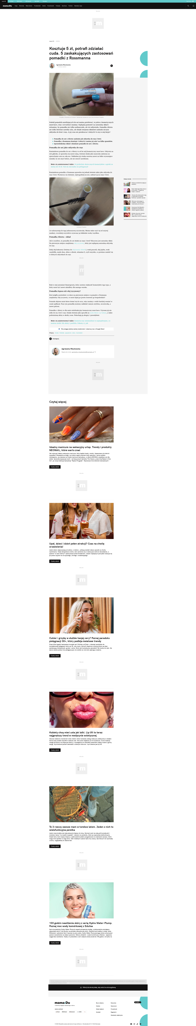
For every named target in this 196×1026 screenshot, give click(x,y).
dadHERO (37, 1)
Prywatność (114, 1009)
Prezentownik (50, 5)
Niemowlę (21, 5)
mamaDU (4, 1)
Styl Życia (64, 5)
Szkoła (44, 5)
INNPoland (19, 1)
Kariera (98, 1006)
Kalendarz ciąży (78, 5)
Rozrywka (45, 1)
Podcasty (58, 5)
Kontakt (98, 1012)
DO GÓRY (137, 1002)
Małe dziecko (29, 5)
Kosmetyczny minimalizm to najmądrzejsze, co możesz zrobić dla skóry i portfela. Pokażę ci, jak (80, 321)
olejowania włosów (79, 249)
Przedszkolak (37, 5)
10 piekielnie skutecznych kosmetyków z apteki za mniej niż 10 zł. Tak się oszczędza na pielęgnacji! (82, 165)
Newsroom (114, 1006)
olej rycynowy (79, 243)
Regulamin (113, 1012)
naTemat (11, 1)
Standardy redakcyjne (117, 1015)
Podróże (71, 5)
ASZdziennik (28, 1)
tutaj (68, 983)
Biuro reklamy (100, 1003)
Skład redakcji (100, 1009)
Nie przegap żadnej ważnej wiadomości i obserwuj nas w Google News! (83, 329)
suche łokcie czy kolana (98, 312)
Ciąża (16, 5)
